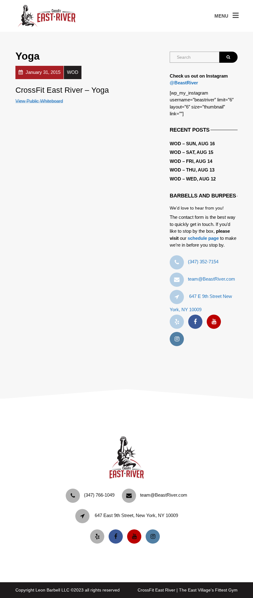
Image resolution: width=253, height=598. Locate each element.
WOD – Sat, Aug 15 (191, 152)
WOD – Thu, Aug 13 (192, 169)
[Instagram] (178, 339)
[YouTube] (215, 321)
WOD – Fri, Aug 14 (191, 161)
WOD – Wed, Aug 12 (193, 178)
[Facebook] (196, 321)
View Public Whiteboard (39, 101)
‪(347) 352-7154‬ (203, 261)
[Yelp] (178, 321)
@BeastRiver (184, 82)
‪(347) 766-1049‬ (99, 495)
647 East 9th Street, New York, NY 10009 (136, 515)
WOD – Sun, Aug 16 (192, 143)
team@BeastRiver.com (211, 279)
